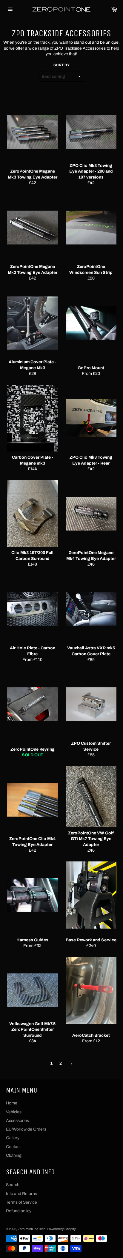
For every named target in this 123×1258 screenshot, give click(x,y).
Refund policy (18, 1211)
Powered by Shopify (61, 1229)
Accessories (17, 1120)
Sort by (61, 65)
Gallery (12, 1138)
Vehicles (13, 1112)
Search (12, 1185)
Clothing (13, 1155)
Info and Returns (21, 1193)
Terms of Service (21, 1202)
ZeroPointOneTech (31, 1229)
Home (11, 1103)
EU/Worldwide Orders (26, 1129)
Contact (13, 1147)
